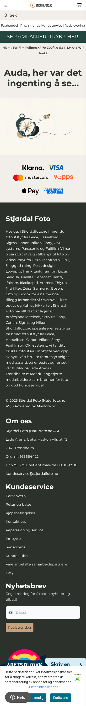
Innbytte (13, 539)
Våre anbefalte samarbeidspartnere (36, 564)
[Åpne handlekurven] (79, 5)
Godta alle (60, 698)
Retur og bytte (18, 504)
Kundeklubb (17, 556)
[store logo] (43, 5)
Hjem (7, 47)
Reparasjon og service (24, 530)
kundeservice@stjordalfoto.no (32, 473)
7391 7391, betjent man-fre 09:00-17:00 (44, 465)
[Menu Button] (5, 5)
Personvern (16, 496)
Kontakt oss (16, 521)
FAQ (9, 573)
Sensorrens (15, 547)
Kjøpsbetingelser (20, 513)
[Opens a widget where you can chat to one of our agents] (18, 698)
